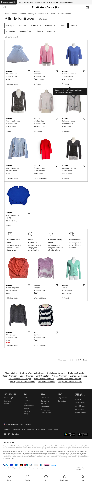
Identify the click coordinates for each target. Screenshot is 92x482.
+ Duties (41, 79)
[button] (87, 7)
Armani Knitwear (59, 376)
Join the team (80, 409)
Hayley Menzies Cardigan (20, 378)
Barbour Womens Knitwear (32, 373)
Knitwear (40, 13)
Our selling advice (45, 402)
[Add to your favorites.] (29, 71)
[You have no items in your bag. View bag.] (87, 7)
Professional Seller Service (46, 411)
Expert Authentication (34, 241)
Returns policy (27, 412)
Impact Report (80, 406)
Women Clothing (27, 13)
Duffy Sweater (42, 376)
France (5, 468)
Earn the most (75, 239)
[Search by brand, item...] (4, 7)
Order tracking (27, 399)
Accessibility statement (12, 429)
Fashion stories (80, 412)
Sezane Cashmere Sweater (69, 378)
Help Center (62, 398)
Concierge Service (7, 402)
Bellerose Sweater (76, 373)
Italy (42, 468)
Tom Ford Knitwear (46, 381)
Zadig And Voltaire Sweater (70, 381)
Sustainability (80, 403)
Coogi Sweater (26, 376)
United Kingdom (13, 468)
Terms (37, 429)
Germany (31, 468)
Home (6, 13)
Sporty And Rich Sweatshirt (22, 381)
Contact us (62, 401)
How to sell (45, 398)
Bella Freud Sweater (56, 373)
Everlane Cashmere (78, 376)
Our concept (8, 398)
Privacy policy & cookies (49, 429)
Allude (14, 13)
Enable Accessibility (8, 2)
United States (23, 468)
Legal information (28, 429)
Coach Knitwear (9, 376)
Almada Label (11, 373)
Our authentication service (29, 405)
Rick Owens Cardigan (44, 378)
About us (78, 399)
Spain (37, 468)
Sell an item (45, 407)
